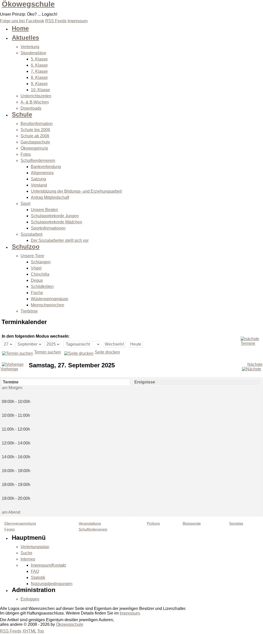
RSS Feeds (10, 631)
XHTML (29, 631)
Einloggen (30, 599)
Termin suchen (47, 352)
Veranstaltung (90, 523)
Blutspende (192, 523)
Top (40, 631)
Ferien (9, 529)
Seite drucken (107, 352)
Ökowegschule (28, 4)
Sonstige (236, 523)
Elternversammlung (20, 523)
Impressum (130, 613)
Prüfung (153, 523)
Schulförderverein (93, 529)
